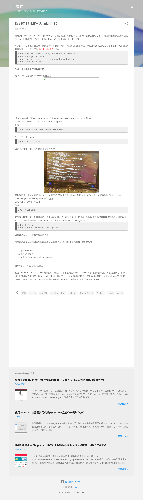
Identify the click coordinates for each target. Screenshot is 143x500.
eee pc (33, 293)
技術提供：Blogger (73, 481)
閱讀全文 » (123, 403)
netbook (73, 293)
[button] (126, 24)
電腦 (24, 293)
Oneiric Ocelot (86, 293)
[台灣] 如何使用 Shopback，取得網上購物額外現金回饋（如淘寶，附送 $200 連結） (62, 445)
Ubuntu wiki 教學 (46, 49)
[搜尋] (132, 7)
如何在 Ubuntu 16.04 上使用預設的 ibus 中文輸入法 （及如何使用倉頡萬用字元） (60, 379)
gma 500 (43, 293)
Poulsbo (100, 293)
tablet (110, 293)
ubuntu (120, 293)
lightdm (54, 293)
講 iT (19, 7)
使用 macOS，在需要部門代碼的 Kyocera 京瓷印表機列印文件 (50, 412)
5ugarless (77, 487)
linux (63, 293)
